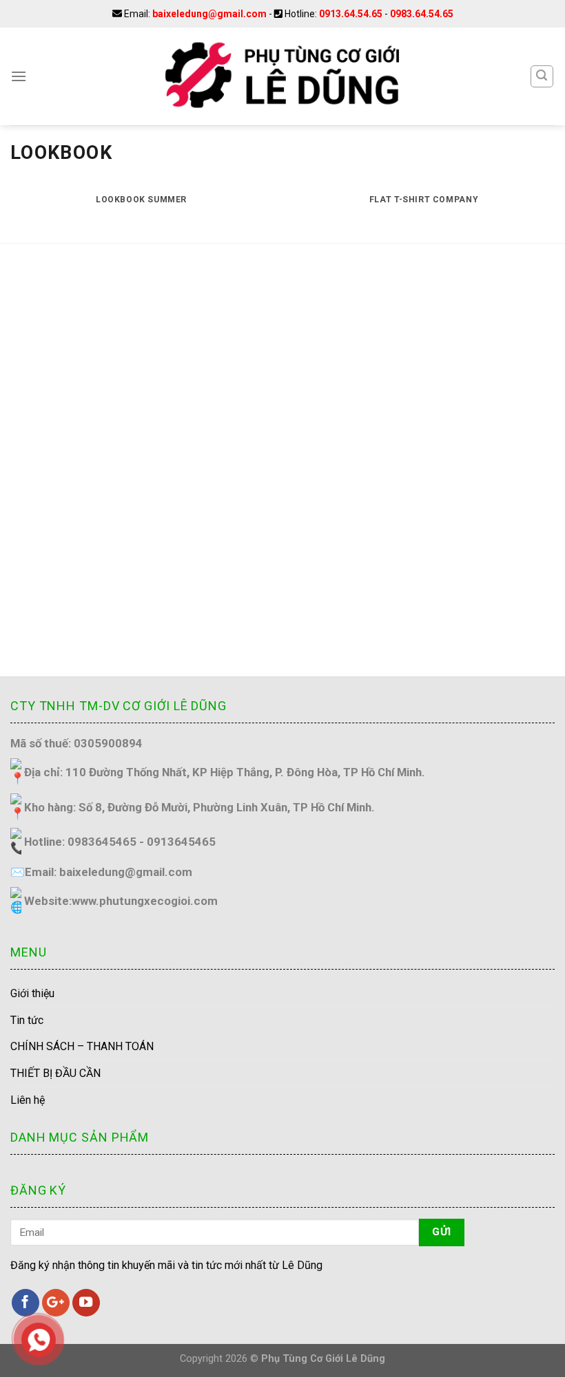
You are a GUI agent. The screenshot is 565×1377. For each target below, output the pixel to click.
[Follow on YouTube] (86, 1302)
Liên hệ (27, 1100)
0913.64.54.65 (350, 13)
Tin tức (26, 1020)
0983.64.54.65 (421, 13)
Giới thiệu (32, 993)
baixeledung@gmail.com (209, 13)
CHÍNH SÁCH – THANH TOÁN (82, 1046)
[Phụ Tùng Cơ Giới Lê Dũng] (282, 76)
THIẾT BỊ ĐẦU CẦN (55, 1073)
